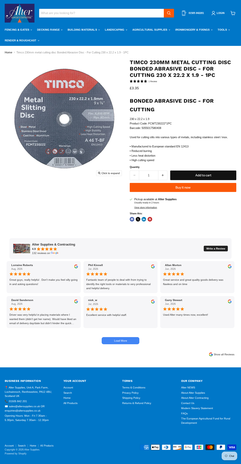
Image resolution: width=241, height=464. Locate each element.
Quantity (135, 167)
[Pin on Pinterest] (150, 219)
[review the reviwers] (76, 267)
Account (68, 387)
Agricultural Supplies (150, 29)
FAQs (184, 413)
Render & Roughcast (21, 40)
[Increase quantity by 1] (163, 175)
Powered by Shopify (16, 453)
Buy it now (183, 187)
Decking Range (48, 29)
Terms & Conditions (133, 387)
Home (8, 52)
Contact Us (187, 403)
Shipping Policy (131, 397)
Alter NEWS (188, 387)
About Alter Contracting (195, 397)
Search (67, 392)
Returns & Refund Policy (136, 403)
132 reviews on (41, 253)
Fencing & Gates (17, 29)
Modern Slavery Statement (197, 408)
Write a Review (215, 248)
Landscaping (115, 29)
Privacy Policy (130, 392)
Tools (223, 29)
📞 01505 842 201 (16, 401)
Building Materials (83, 29)
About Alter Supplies (193, 392)
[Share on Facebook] (132, 219)
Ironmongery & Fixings (192, 29)
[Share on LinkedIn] (144, 219)
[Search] (169, 13)
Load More (120, 340)
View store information (145, 207)
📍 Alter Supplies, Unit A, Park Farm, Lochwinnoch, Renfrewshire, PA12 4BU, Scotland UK (28, 391)
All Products (70, 403)
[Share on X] (138, 219)
